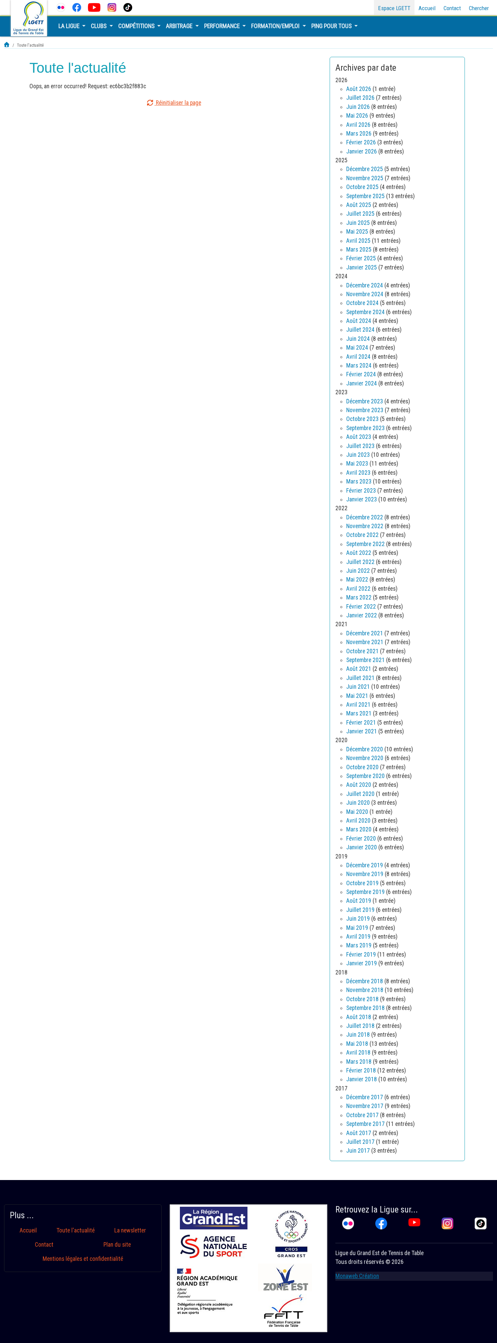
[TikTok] (128, 7)
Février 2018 (361, 1070)
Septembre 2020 (365, 776)
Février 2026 (361, 142)
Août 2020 (358, 784)
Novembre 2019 (364, 874)
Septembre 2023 (365, 428)
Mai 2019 (357, 927)
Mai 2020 (357, 811)
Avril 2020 (358, 820)
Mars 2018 (359, 1061)
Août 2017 (358, 1133)
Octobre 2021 (362, 651)
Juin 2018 (358, 1034)
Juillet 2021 (360, 678)
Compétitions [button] (137, 26)
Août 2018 (358, 1017)
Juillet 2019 (360, 909)
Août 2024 (358, 320)
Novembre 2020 (364, 758)
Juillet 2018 (360, 1025)
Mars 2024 (359, 365)
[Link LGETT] (7, 45)
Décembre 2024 (364, 285)
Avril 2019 (358, 936)
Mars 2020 (359, 829)
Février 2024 (361, 374)
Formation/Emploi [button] (276, 26)
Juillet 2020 (360, 794)
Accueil (427, 8)
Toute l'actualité (75, 1230)
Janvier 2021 (361, 731)
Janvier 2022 (361, 615)
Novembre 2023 (364, 410)
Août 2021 (358, 668)
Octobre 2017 (362, 1115)
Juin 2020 (358, 802)
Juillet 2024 (360, 329)
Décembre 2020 (364, 749)
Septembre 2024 (365, 312)
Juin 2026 (358, 106)
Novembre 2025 (364, 178)
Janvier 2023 (361, 499)
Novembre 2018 (364, 990)
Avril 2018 (358, 1052)
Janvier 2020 (361, 847)
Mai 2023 (357, 463)
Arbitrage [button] (180, 26)
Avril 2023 (358, 472)
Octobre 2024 (362, 303)
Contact (452, 8)
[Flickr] (61, 7)
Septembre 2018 (365, 1008)
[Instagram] (112, 7)
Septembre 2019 (365, 892)
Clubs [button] (99, 26)
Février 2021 (361, 722)
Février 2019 (361, 954)
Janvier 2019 (361, 963)
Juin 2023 (358, 454)
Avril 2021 (358, 704)
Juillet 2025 (360, 213)
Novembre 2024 (364, 294)
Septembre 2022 (365, 544)
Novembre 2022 (364, 526)
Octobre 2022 (362, 535)
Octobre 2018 (362, 999)
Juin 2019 (358, 918)
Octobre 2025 (362, 187)
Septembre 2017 (365, 1124)
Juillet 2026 (360, 97)
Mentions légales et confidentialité (83, 1258)
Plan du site (117, 1244)
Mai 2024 (357, 347)
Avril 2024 (358, 356)
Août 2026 (358, 89)
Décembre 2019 (364, 865)
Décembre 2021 (364, 633)
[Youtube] (94, 7)
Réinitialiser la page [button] (178, 102)
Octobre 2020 (362, 767)
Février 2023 (361, 490)
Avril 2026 (358, 124)
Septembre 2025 (365, 196)
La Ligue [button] (69, 26)
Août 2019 (358, 900)
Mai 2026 (357, 115)
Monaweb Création (357, 1276)
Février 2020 (361, 838)
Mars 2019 (359, 945)
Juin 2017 (358, 1150)
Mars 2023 (359, 481)
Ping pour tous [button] (332, 26)
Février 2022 (361, 606)
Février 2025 (361, 258)
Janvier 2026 (361, 151)
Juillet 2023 (360, 446)
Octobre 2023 (362, 419)
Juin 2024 (358, 338)
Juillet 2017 (360, 1141)
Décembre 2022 (364, 517)
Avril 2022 (358, 588)
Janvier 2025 (361, 267)
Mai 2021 (357, 695)
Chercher (479, 8)
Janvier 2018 (361, 1079)
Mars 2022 (359, 597)
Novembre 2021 (364, 642)
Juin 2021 (358, 686)
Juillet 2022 (360, 562)
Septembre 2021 (365, 660)
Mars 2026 (359, 133)
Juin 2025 (358, 222)
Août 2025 (358, 205)
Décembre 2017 (364, 1097)
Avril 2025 (358, 240)
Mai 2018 (357, 1043)
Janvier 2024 (361, 383)
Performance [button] (222, 26)
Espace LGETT (394, 8)
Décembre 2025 (364, 169)
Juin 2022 (358, 570)
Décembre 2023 (364, 401)
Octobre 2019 (362, 883)
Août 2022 (358, 552)
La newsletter (130, 1230)
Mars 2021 (359, 713)
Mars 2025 (359, 249)
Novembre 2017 (364, 1106)
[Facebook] (77, 7)
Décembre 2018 (364, 981)
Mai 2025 (357, 231)
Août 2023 (358, 436)
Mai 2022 (357, 579)
